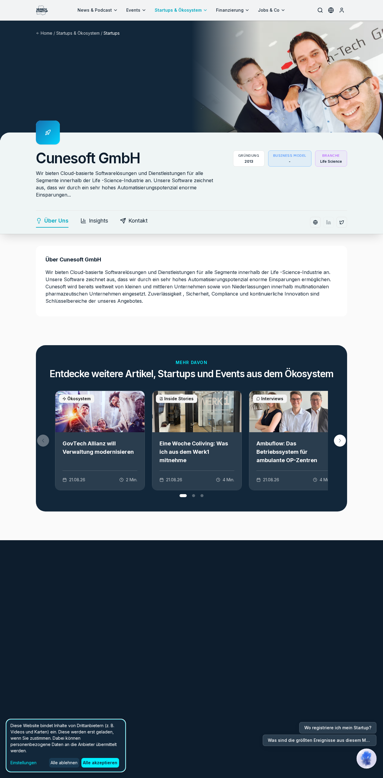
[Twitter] (341, 222)
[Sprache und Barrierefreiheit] (331, 10)
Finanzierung (230, 10)
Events (133, 10)
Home (46, 33)
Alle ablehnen (64, 762)
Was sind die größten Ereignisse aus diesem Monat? (322, 740)
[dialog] (66, 745)
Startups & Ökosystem (178, 10)
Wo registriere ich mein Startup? (337, 727)
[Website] (315, 222)
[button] (340, 441)
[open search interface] (320, 10)
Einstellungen (23, 762)
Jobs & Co (268, 10)
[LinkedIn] (328, 222)
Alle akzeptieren (100, 762)
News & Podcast (94, 10)
